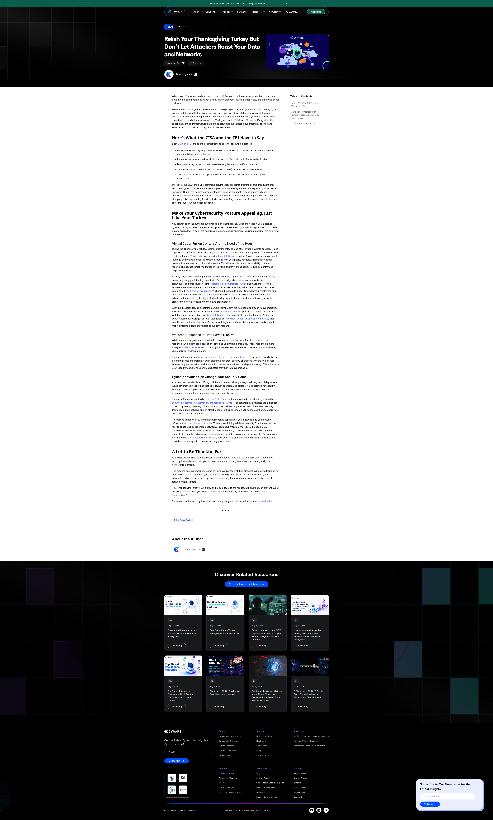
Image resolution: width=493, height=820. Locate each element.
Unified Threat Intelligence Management (311, 736)
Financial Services (264, 736)
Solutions (210, 11)
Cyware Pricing (300, 778)
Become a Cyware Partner (230, 792)
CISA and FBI (185, 143)
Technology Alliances (228, 778)
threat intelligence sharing (220, 315)
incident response (191, 347)
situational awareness (199, 291)
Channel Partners (226, 773)
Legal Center (299, 792)
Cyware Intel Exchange (228, 741)
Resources (257, 11)
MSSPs (221, 783)
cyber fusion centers (219, 399)
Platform (195, 11)
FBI (247, 120)
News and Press (301, 787)
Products (226, 11)
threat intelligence (226, 256)
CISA (237, 120)
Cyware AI (293, 11)
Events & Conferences (265, 787)
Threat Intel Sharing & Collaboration (309, 745)
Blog (258, 773)
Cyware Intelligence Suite (230, 736)
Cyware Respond (226, 755)
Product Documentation (266, 797)
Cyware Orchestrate (227, 750)
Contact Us (298, 797)
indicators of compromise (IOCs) (228, 283)
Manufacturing (262, 755)
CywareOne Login (226, 787)
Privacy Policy (170, 810)
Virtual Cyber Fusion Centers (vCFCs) (249, 318)
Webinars (260, 792)
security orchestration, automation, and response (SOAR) (202, 402)
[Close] (478, 783)
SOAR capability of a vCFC (202, 437)
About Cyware (300, 773)
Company (273, 11)
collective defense (230, 311)
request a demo (266, 501)
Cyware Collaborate (227, 745)
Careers (297, 783)
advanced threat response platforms (227, 357)
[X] (326, 810)
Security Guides (263, 778)
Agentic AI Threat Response (306, 741)
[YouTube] (311, 810)
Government (261, 745)
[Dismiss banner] (286, 4)
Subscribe (430, 804)
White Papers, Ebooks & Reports (270, 783)
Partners (241, 11)
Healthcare (261, 741)
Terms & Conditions (186, 810)
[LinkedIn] (318, 810)
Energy (259, 750)
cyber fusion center (202, 423)
